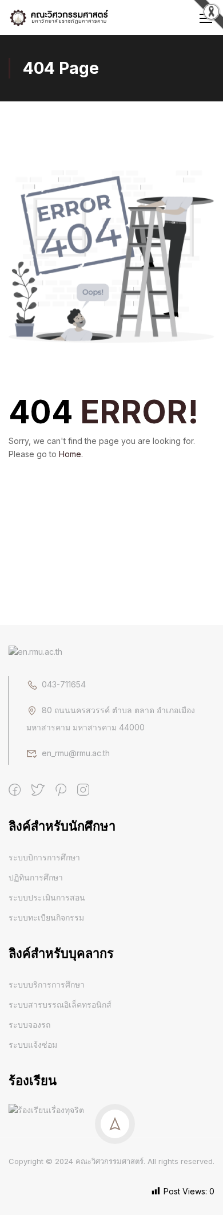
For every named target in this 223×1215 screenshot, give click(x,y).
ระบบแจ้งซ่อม (33, 1044)
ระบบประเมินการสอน (47, 897)
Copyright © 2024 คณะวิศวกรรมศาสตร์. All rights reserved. (111, 1161)
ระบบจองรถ (29, 1024)
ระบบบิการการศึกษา (44, 857)
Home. (71, 454)
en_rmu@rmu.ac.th (76, 753)
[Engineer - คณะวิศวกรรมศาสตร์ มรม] (60, 17)
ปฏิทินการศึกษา (36, 877)
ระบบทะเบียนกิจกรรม (46, 917)
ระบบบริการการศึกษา (47, 984)
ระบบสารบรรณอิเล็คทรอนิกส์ (60, 1004)
